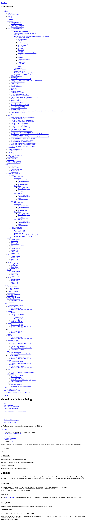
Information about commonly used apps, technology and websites (31, 36)
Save (15, 519)
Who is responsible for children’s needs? (21, 131)
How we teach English (17, 325)
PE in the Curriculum (13, 306)
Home (5, 10)
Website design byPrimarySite (12, 433)
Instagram (20, 51)
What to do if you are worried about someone (23, 98)
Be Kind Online (22, 45)
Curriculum (7, 303)
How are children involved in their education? (23, 140)
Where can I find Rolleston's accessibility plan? (23, 143)
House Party (21, 50)
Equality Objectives (12, 157)
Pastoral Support (11, 296)
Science (9, 335)
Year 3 (9, 254)
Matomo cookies (9, 497)
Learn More (4, 429)
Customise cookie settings (20, 468)
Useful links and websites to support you (25, 33)
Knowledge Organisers (24, 181)
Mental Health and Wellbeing (12, 390)
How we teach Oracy (16, 331)
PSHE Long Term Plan (17, 375)
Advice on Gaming (23, 43)
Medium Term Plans (23, 179)
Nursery (13, 175)
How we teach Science (17, 337)
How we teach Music (16, 384)
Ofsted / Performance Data (14, 149)
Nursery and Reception (13, 173)
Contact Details (11, 18)
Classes (6, 164)
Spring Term (17, 186)
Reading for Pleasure (19, 319)
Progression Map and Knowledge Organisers (23, 372)
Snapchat (20, 57)
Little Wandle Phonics (20, 230)
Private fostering (15, 109)
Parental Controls (22, 39)
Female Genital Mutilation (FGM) (20, 105)
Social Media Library (23, 37)
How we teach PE (16, 308)
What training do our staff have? (19, 126)
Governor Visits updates (17, 27)
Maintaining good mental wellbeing (27, 53)
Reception (13, 201)
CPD (12, 114)
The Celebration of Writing (18, 328)
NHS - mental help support (11, 420)
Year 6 (9, 277)
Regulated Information (13, 299)
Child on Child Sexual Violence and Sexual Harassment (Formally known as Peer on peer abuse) (37, 111)
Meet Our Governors (16, 24)
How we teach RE (16, 341)
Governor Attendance (16, 22)
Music (9, 383)
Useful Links (10, 302)
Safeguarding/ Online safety (14, 28)
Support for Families (16, 228)
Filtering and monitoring (17, 86)
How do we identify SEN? (18, 118)
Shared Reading (18, 317)
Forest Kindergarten (23, 184)
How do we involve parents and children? (22, 120)
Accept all (10, 468)
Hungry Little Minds (19, 233)
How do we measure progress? (19, 124)
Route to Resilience (16, 377)
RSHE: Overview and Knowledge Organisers (23, 380)
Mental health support (10, 422)
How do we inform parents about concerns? (22, 121)
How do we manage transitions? (19, 123)
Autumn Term (18, 178)
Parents (6, 285)
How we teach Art (16, 352)
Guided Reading (18, 315)
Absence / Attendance (13, 291)
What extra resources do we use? (19, 135)
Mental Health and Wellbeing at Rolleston (18, 392)
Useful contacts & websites (18, 112)
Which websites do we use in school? (21, 79)
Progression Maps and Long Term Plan (21, 309)
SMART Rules (18, 68)
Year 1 (9, 238)
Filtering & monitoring (20, 69)
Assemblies (14, 89)
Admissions (10, 160)
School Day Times (12, 286)
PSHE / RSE (10, 374)
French (9, 369)
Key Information (8, 19)
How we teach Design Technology (20, 357)
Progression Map (15, 320)
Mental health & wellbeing (18, 82)
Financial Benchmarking (14, 161)
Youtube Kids (21, 62)
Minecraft (20, 54)
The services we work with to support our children (24, 97)
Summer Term (18, 193)
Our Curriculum (18, 34)
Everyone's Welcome (16, 381)
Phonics (13, 312)
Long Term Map (18, 202)
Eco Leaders (14, 172)
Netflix (19, 66)
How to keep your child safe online (23, 31)
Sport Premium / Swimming (14, 155)
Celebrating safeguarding (17, 92)
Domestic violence (16, 91)
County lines (14, 85)
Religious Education (12, 340)
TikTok (20, 60)
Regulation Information (17, 300)
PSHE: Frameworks (16, 378)
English (9, 323)
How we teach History (17, 361)
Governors (10, 21)
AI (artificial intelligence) (14, 163)
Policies (9, 152)
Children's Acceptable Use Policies (23, 74)
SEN (8, 115)
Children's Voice (11, 166)
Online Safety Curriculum (18, 349)
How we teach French (17, 371)
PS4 (19, 56)
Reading (9, 311)
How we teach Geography (18, 366)
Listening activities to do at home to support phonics (28, 234)
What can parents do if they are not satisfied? (23, 138)
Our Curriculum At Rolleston (15, 305)
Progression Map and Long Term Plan (21, 354)
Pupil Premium (11, 154)
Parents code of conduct (13, 297)
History (9, 360)
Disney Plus (21, 47)
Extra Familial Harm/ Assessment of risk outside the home (26, 80)
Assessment (14, 150)
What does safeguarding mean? (19, 94)
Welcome (9, 13)
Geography (10, 364)
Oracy (9, 329)
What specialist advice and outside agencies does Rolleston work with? (30, 137)
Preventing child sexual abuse (19, 108)
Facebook (20, 48)
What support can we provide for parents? (22, 141)
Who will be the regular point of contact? (22, 132)
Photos (19, 183)
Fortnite (20, 40)
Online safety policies (20, 71)
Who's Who (10, 16)
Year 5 (9, 270)
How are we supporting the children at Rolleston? (24, 146)
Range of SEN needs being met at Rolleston (22, 117)
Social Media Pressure (24, 59)
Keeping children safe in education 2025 (22, 95)
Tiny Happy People (19, 231)
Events (6, 387)
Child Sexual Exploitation (18, 106)
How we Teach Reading (17, 314)
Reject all (3, 468)
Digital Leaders (15, 167)
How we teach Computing (18, 346)
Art (8, 351)
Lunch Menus (11, 290)
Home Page (4, 3)
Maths (9, 334)
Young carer (14, 88)
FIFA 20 (20, 65)
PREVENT (14, 103)
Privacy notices (11, 158)
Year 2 (9, 247)
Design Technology (12, 355)
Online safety (14, 30)
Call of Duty (21, 63)
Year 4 (9, 262)
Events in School (12, 389)
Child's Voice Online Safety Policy (23, 73)
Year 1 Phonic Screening (17, 245)
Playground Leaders (16, 169)
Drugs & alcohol (15, 83)
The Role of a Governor (17, 25)
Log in (6, 395)
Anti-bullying (14, 77)
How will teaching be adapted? (19, 129)
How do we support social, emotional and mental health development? (30, 134)
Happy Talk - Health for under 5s (23, 236)
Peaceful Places (15, 170)
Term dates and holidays (13, 294)
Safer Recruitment (16, 100)
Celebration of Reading (17, 322)
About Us (6, 11)
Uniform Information (13, 288)
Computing (10, 345)
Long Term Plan (18, 176)
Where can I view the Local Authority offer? (23, 144)
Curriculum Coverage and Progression (21, 386)
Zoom (19, 42)
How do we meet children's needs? (20, 128)
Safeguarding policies (16, 76)
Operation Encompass (17, 102)
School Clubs (11, 293)
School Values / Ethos (13, 14)
